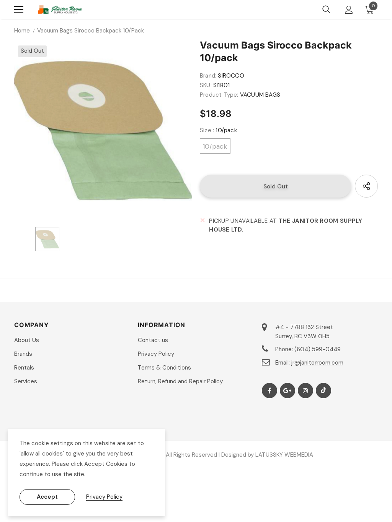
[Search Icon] (326, 9)
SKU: (206, 85)
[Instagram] (305, 390)
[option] (103, 130)
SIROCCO (231, 75)
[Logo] (60, 9)
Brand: (208, 75)
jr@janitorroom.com (317, 362)
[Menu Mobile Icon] (18, 9)
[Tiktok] (323, 390)
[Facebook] (269, 390)
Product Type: (219, 95)
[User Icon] (349, 10)
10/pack (215, 146)
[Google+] (287, 390)
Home (22, 30)
